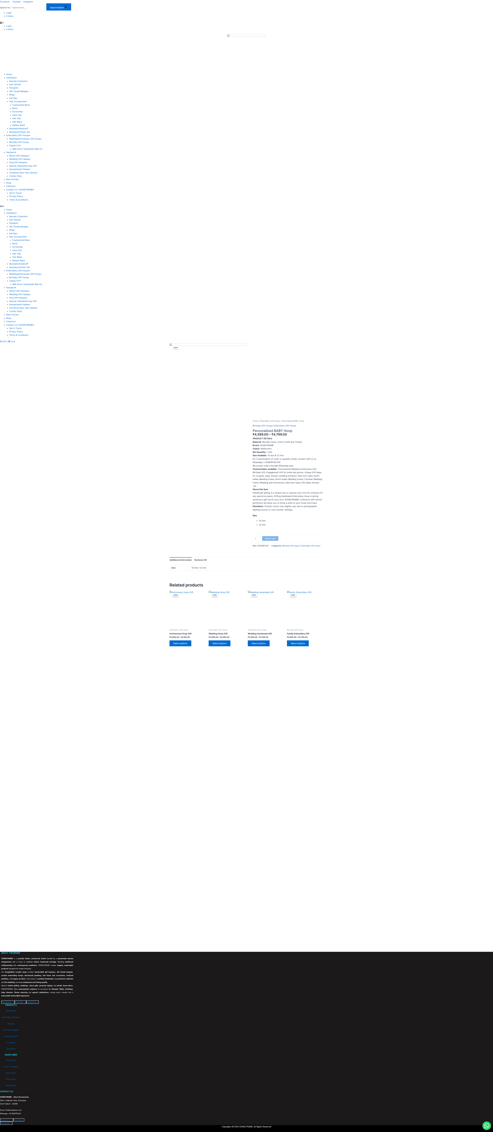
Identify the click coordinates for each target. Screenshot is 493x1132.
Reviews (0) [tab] (201, 560)
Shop (8, 182)
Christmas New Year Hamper (23, 172)
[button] (73, 22)
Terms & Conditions (18, 199)
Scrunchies (17, 111)
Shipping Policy (11, 1086)
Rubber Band (18, 125)
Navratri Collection (18, 81)
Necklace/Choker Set (19, 132)
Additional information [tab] (180, 560)
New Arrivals (12, 179)
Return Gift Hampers (19, 155)
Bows (15, 108)
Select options (180, 643)
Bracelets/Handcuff (18, 128)
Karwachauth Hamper (19, 169)
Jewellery (10, 77)
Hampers (10, 152)
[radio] (291, 521)
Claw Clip (17, 115)
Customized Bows (21, 105)
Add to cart (270, 538)
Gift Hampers (11, 1011)
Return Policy (11, 1073)
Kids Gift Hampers (18, 162)
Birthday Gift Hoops (19, 142)
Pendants (13, 88)
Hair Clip (16, 118)
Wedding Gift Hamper (19, 159)
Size (255, 515)
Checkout (11, 186)
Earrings (13, 98)
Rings (12, 94)
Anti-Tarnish (15, 84)
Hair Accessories (17, 101)
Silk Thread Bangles (18, 91)
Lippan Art (14, 145)
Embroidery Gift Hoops (17, 135)
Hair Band (17, 122)
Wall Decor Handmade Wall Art (27, 149)
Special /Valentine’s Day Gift (23, 166)
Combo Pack (15, 176)
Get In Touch (15, 193)
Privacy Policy (16, 196)
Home (9, 74)
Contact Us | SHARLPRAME (19, 189)
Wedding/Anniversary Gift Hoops (25, 138)
